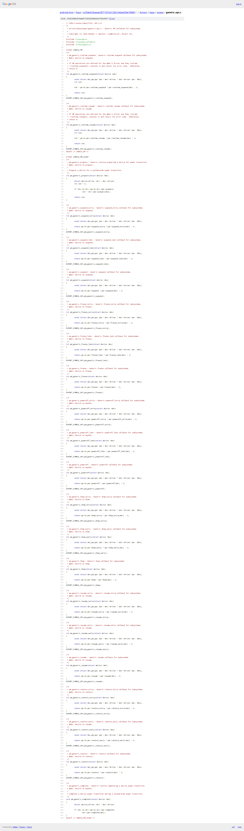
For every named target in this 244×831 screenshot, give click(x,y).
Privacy (22, 827)
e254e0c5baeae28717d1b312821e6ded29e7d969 (109, 12)
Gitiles (15, 827)
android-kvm (67, 12)
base (152, 12)
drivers (143, 12)
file (112, 19)
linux (78, 12)
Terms (29, 827)
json (239, 827)
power (160, 12)
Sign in (238, 4)
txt (233, 827)
